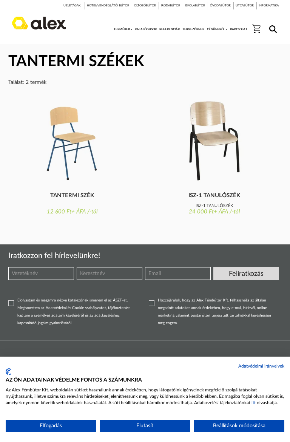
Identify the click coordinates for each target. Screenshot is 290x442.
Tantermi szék (72, 195)
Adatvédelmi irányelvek (261, 366)
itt (253, 402)
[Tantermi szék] (72, 141)
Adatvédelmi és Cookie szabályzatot (76, 308)
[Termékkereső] (271, 24)
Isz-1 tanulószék (214, 195)
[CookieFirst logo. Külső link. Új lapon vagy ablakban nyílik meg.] (8, 371)
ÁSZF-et (120, 300)
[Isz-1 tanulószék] (214, 141)
